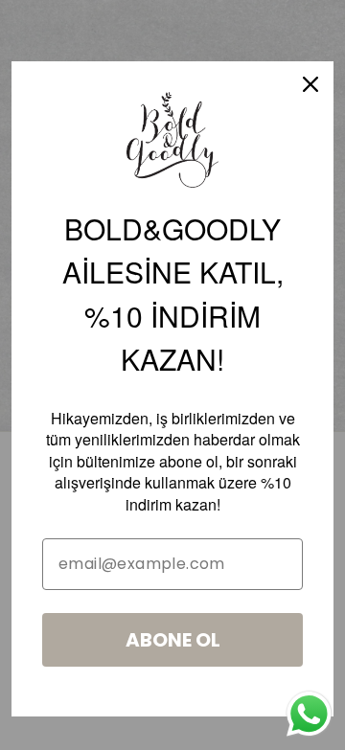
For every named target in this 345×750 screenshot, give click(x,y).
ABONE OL (173, 639)
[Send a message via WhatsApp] (309, 714)
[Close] (311, 84)
